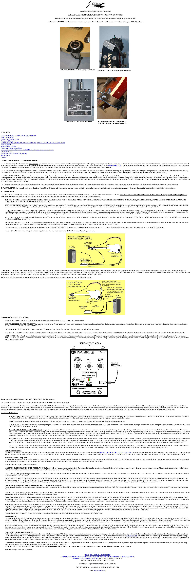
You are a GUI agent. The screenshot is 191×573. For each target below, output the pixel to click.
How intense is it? (6, 152)
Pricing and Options (7, 137)
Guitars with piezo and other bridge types (14, 153)
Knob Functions (6, 144)
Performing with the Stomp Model (11, 148)
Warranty (4, 157)
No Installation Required (8, 146)
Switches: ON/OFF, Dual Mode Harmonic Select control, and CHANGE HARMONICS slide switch (33, 143)
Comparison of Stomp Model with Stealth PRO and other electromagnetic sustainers (27, 150)
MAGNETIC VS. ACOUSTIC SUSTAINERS (115, 452)
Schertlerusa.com (131, 536)
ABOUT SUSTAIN (114, 165)
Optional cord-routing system (10, 139)
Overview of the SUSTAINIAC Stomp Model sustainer (18, 135)
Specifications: (5, 155)
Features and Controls (8, 141)
